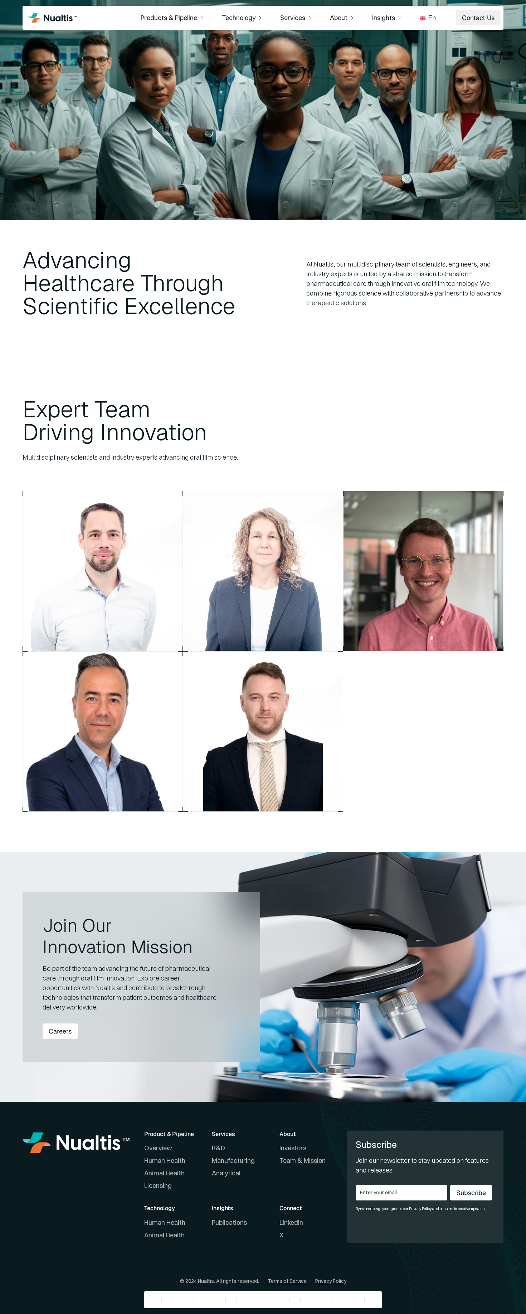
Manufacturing (233, 1160)
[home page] (52, 18)
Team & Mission (302, 1160)
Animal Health (164, 1173)
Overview (158, 1148)
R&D (218, 1148)
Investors (292, 1148)
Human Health (164, 1160)
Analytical (226, 1173)
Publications (229, 1222)
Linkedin (291, 1222)
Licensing (158, 1185)
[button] (172, 17)
